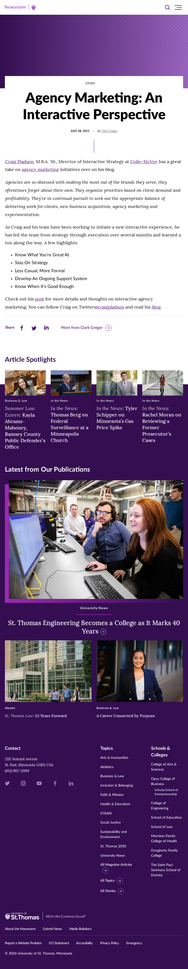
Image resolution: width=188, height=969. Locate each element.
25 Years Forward (36, 715)
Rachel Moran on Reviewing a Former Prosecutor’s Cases (161, 424)
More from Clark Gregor (82, 328)
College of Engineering (159, 805)
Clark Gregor (109, 130)
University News (112, 855)
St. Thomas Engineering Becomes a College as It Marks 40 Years (94, 627)
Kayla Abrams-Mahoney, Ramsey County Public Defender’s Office (25, 427)
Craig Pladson (19, 161)
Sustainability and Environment (113, 834)
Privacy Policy (109, 943)
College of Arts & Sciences (163, 767)
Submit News (52, 929)
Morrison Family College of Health (164, 838)
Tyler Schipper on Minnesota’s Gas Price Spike (116, 417)
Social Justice (110, 822)
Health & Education (115, 804)
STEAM (106, 813)
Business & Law (112, 776)
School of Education (166, 817)
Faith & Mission (112, 795)
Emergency (134, 943)
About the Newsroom (20, 929)
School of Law (162, 827)
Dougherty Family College (164, 853)
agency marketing (40, 169)
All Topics (107, 880)
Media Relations (80, 929)
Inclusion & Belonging (116, 785)
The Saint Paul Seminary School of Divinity (165, 870)
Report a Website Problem (23, 943)
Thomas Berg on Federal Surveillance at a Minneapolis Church (69, 424)
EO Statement (59, 943)
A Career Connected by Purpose (126, 715)
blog (156, 307)
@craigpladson (109, 307)
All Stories (108, 891)
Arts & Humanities (114, 758)
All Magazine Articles (116, 864)
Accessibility (84, 943)
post (39, 299)
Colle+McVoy (144, 161)
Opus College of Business (164, 786)
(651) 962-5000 (17, 771)
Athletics (107, 767)
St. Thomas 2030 (113, 846)
